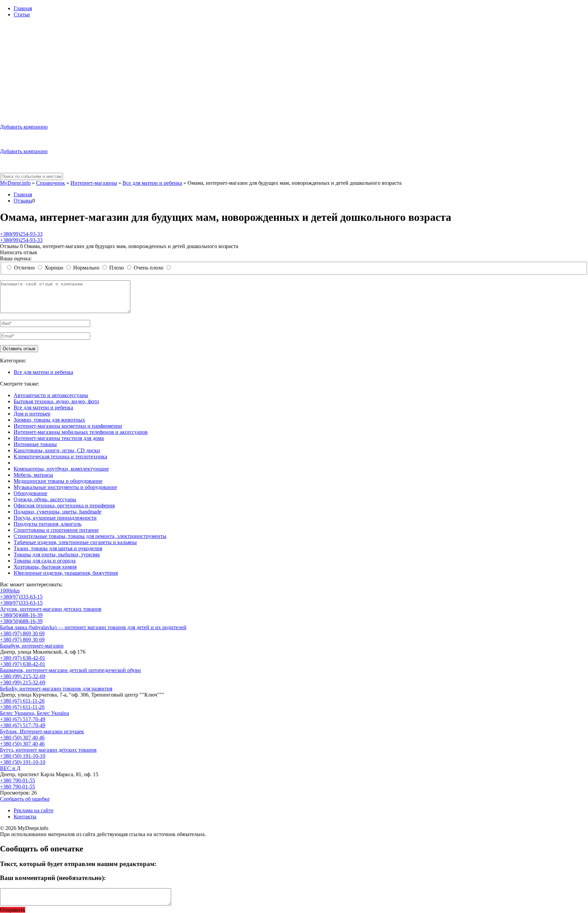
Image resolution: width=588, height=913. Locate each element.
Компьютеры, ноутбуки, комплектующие (61, 469)
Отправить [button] (12, 910)
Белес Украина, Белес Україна (34, 713)
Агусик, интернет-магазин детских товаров (50, 609)
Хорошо (54, 268)
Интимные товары (35, 444)
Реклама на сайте (33, 810)
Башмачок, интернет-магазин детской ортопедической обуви (70, 670)
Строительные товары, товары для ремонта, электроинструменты (90, 536)
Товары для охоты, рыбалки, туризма (57, 554)
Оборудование (30, 493)
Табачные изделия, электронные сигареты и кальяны (75, 542)
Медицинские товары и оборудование (58, 481)
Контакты (25, 816)
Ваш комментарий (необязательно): (53, 877)
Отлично (24, 268)
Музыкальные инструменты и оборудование (65, 487)
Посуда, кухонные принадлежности (55, 518)
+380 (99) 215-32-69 (22, 676)
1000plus (10, 590)
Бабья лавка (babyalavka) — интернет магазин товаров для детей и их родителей (93, 627)
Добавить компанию (24, 127)
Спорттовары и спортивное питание (56, 530)
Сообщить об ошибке (25, 799)
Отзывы (23, 200)
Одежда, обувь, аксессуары (45, 499)
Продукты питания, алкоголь (47, 524)
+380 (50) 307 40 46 (22, 737)
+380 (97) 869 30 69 (22, 633)
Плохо (116, 268)
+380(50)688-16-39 (21, 615)
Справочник (50, 183)
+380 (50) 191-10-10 (22, 756)
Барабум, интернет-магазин (32, 646)
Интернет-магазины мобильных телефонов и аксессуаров (81, 432)
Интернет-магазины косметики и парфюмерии (68, 426)
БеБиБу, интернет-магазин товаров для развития (56, 688)
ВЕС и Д (10, 768)
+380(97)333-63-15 (21, 597)
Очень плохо (148, 268)
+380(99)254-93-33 (21, 234)
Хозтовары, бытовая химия (45, 567)
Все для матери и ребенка (152, 183)
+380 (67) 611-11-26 (22, 701)
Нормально (86, 268)
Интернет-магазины (93, 183)
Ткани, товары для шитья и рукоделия (58, 548)
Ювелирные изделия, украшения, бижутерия (66, 573)
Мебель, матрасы (33, 475)
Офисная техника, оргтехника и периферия (64, 505)
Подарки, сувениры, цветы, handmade (57, 512)
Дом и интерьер (32, 414)
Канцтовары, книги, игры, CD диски (57, 450)
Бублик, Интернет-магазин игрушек (42, 731)
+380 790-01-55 (17, 780)
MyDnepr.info (15, 183)
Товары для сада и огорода (45, 561)
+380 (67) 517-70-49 (22, 719)
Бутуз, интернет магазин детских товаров (48, 750)
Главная (23, 8)
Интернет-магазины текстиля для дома (59, 438)
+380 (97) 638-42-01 (22, 658)
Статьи (22, 14)
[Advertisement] (294, 70)
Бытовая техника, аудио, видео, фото (56, 401)
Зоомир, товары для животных (49, 420)
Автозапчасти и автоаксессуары (51, 395)
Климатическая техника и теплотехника (60, 456)
